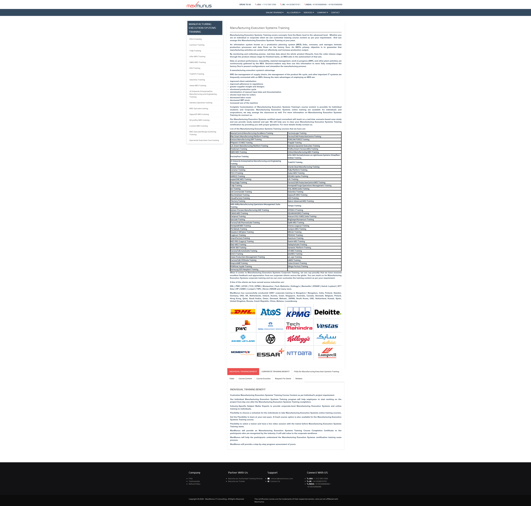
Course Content (245, 378)
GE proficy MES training (199, 120)
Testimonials (194, 481)
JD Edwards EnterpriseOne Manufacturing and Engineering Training (203, 94)
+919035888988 (335, 4)
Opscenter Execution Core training (204, 140)
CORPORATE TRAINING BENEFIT (275, 371)
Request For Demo (283, 378)
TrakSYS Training (196, 74)
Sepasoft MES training (199, 114)
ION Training (194, 68)
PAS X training (195, 39)
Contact (335, 12)
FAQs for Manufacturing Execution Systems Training (316, 371)
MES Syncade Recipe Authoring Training (202, 133)
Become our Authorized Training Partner (245, 478)
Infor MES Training (197, 56)
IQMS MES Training (197, 62)
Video (231, 378)
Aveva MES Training (197, 85)
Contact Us (275, 481)
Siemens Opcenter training (200, 103)
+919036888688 (316, 4)
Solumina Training (197, 80)
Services (308, 12)
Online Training (274, 12)
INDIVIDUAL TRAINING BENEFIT (243, 371)
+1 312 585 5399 (266, 4)
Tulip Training (195, 51)
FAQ (190, 478)
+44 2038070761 (291, 4)
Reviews (299, 378)
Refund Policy (194, 484)
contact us (307, 124)
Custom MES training (198, 126)
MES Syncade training (198, 108)
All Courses (293, 12)
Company (321, 12)
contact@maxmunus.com (282, 478)
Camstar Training (196, 45)
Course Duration (264, 378)
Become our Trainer (236, 481)
